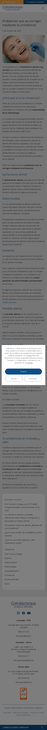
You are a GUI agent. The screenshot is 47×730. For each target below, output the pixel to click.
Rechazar (33, 379)
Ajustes (30, 363)
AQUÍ (29, 356)
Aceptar (23, 371)
